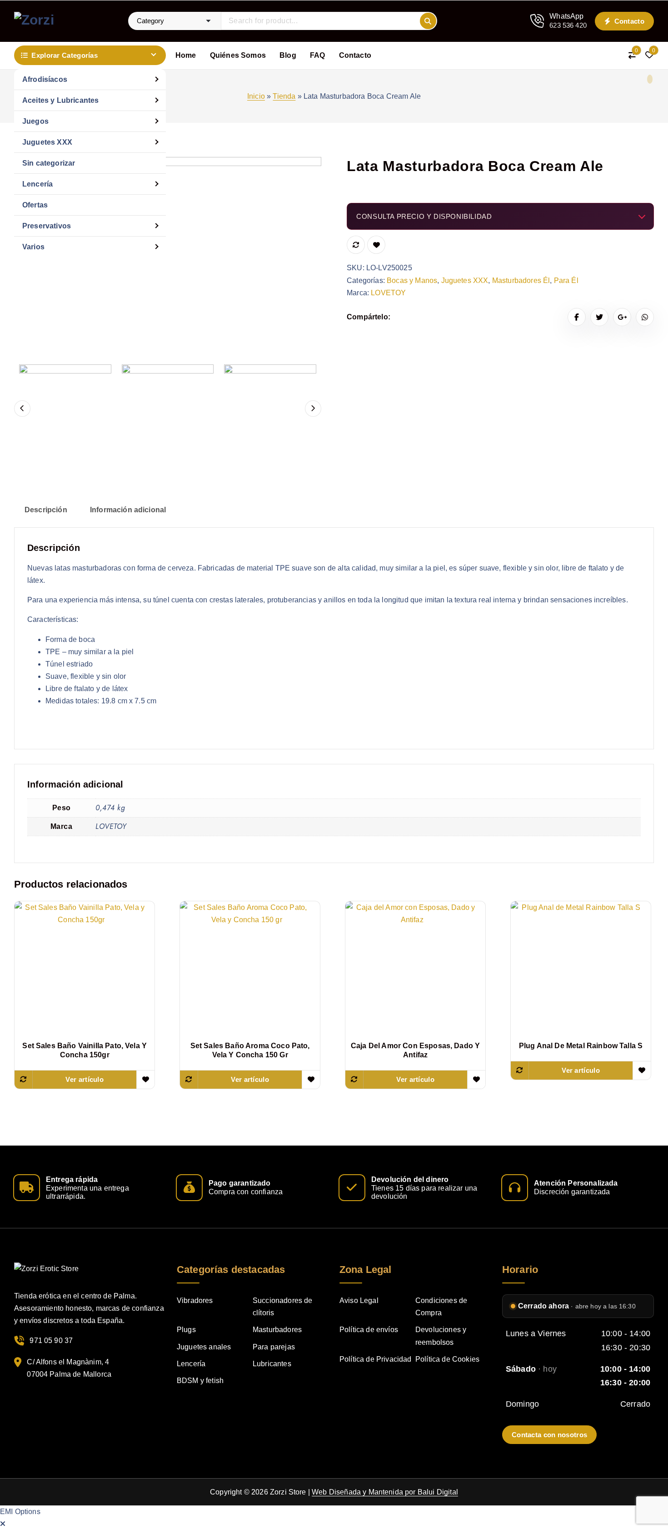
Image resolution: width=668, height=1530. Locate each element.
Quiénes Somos (238, 55)
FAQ (317, 55)
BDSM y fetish (200, 1380)
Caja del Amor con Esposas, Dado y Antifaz (415, 1050)
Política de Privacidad (375, 1359)
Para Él (566, 280)
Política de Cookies (447, 1359)
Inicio (256, 96)
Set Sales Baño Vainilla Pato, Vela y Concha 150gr (84, 1050)
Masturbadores (277, 1329)
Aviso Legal (359, 1300)
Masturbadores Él (521, 280)
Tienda (284, 96)
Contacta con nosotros (549, 1435)
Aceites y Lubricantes (60, 100)
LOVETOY (388, 293)
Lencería (37, 184)
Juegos (35, 121)
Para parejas (274, 1347)
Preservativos (46, 226)
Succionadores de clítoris (283, 1307)
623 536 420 (568, 25)
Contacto (628, 21)
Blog (287, 55)
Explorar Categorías (64, 55)
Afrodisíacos (44, 79)
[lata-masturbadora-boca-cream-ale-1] (167, 311)
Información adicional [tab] (128, 510)
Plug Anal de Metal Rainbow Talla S (581, 1046)
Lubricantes (272, 1364)
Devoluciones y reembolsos (440, 1336)
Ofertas (35, 205)
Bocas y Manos (412, 280)
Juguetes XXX (47, 142)
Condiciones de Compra (441, 1307)
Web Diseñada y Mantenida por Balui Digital (385, 1492)
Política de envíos (368, 1329)
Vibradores (195, 1300)
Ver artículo (84, 1079)
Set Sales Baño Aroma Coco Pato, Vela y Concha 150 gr (250, 1050)
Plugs (186, 1329)
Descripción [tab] (46, 510)
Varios (33, 247)
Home (185, 55)
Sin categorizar (48, 163)
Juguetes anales (204, 1347)
